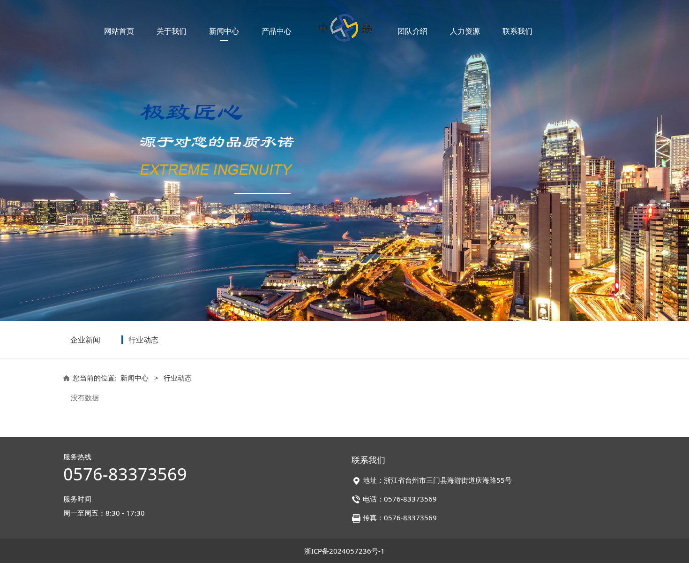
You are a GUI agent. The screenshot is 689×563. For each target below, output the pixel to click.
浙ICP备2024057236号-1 (344, 550)
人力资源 (465, 31)
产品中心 (277, 31)
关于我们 (172, 31)
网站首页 (119, 31)
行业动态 (143, 340)
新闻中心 (224, 31)
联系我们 (517, 31)
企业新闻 (85, 340)
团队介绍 (412, 31)
